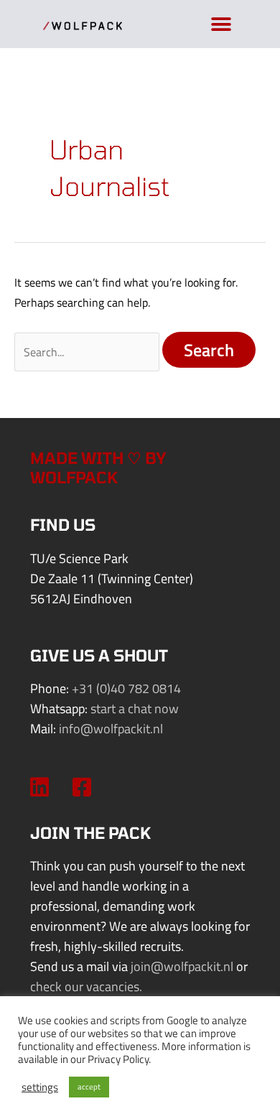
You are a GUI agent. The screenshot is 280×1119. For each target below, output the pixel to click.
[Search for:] (88, 352)
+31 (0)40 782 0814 (126, 688)
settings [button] (40, 1087)
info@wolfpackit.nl (111, 728)
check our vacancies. (86, 986)
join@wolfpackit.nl (182, 966)
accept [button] (89, 1086)
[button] (221, 24)
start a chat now (134, 708)
